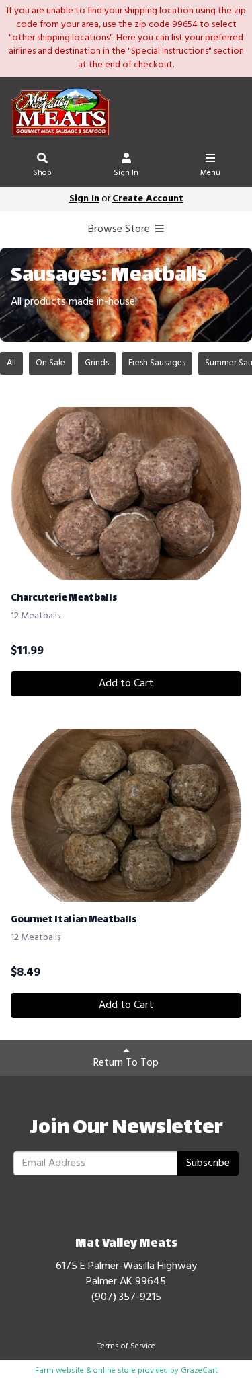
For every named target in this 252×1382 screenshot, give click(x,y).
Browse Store (120, 229)
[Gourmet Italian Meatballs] (126, 815)
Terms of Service (126, 1346)
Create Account (147, 199)
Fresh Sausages (156, 363)
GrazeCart (199, 1370)
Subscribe (208, 1163)
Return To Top (126, 1063)
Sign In (126, 173)
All (11, 363)
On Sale (50, 363)
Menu (210, 173)
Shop (42, 173)
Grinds (97, 363)
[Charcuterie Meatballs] (126, 493)
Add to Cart (126, 683)
